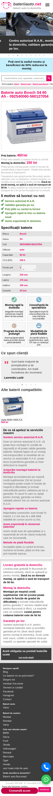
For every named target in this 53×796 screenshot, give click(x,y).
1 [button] (8, 55)
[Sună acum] (46, 767)
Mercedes (8, 756)
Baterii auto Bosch (40, 84)
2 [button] (13, 55)
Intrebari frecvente (13, 683)
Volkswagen (9, 748)
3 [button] (17, 55)
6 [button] (30, 55)
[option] (26, 32)
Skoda (6, 744)
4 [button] (22, 55)
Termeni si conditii (13, 687)
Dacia (6, 737)
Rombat (7, 721)
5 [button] (26, 55)
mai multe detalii (26, 657)
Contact (7, 699)
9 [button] (44, 55)
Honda (6, 764)
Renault (7, 752)
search (49, 78)
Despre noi (9, 679)
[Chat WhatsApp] (46, 779)
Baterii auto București (15, 776)
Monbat (7, 717)
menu (47, 4)
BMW (6, 733)
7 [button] (35, 55)
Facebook (8, 691)
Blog (5, 672)
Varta (6, 707)
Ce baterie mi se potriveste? (18, 675)
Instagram (8, 695)
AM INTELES (44, 789)
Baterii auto (26, 84)
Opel (5, 760)
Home (16, 84)
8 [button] (39, 55)
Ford (5, 740)
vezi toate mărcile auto (15, 768)
